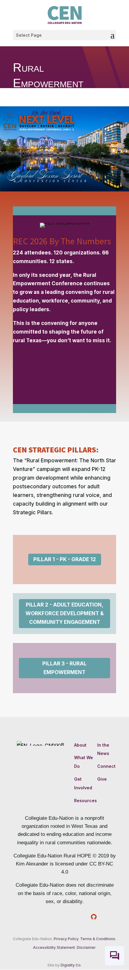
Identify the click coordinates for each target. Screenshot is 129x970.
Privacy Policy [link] (66, 939)
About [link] (80, 745)
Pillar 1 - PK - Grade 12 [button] (64, 559)
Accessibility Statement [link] (54, 947)
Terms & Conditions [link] (97, 939)
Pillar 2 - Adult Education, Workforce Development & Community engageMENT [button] (65, 613)
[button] (64, 35)
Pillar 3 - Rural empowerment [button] (64, 668)
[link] (65, 15)
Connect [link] (106, 766)
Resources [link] (85, 800)
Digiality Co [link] (71, 965)
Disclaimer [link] (86, 947)
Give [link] (102, 779)
